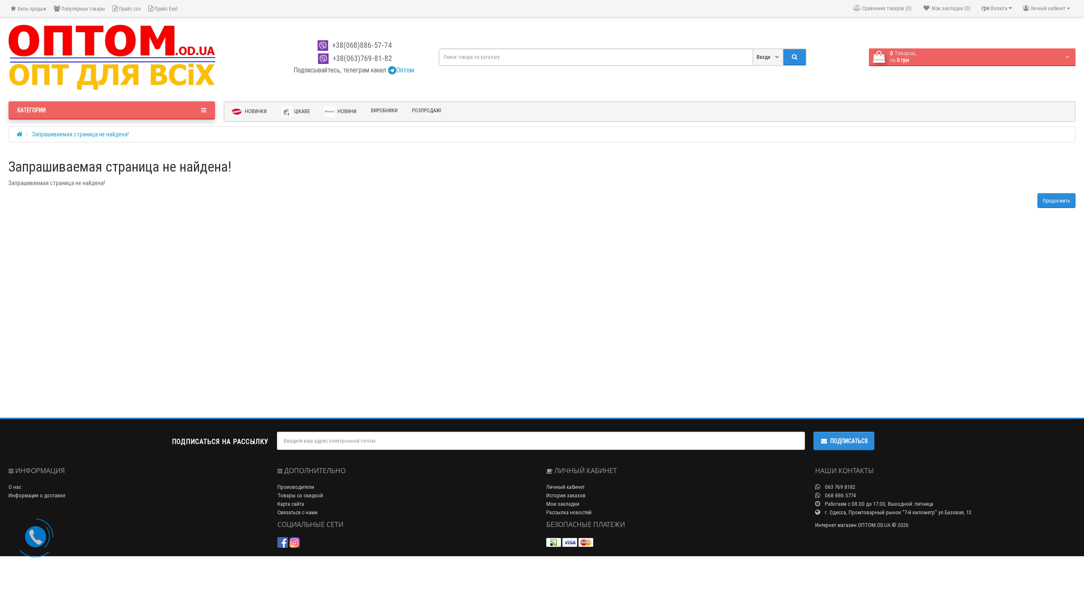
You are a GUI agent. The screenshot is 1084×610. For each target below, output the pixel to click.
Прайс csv (129, 9)
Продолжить (1056, 200)
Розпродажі (426, 110)
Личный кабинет (565, 487)
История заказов (566, 495)
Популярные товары (82, 9)
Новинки (255, 111)
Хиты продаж (31, 9)
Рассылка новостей (569, 512)
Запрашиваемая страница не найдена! (80, 134)
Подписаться (849, 441)
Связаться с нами (297, 512)
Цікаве (301, 111)
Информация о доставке (36, 495)
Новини (346, 111)
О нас (14, 487)
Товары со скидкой (300, 495)
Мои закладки (562, 503)
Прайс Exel (165, 9)
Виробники (384, 110)
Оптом (405, 70)
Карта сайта (290, 503)
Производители (295, 487)
